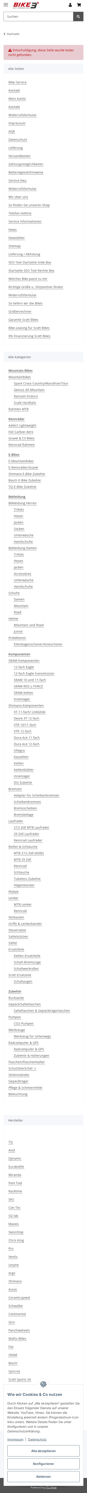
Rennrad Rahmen (21, 445)
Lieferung (15, 148)
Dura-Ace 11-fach (27, 737)
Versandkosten (19, 156)
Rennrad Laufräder (28, 840)
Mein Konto (17, 98)
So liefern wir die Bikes (25, 303)
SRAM (12, 1355)
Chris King (16, 1240)
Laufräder (15, 821)
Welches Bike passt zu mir (28, 279)
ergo (11, 1273)
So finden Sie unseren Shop (29, 205)
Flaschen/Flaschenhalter (26, 1062)
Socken (19, 529)
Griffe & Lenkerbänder (25, 924)
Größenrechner (19, 311)
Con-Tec (14, 1207)
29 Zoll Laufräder (26, 834)
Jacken (18, 522)
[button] (70, 4)
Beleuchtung (17, 1094)
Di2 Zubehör (23, 782)
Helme (13, 618)
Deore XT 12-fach (26, 718)
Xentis (13, 1256)
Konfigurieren (43, 1464)
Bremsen (15, 789)
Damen (19, 599)
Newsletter (16, 238)
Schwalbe (15, 1306)
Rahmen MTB (18, 409)
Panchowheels (19, 1330)
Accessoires (22, 573)
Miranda (14, 1175)
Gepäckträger (18, 1081)
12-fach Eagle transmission (34, 673)
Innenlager (22, 699)
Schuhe (14, 593)
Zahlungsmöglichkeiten (25, 164)
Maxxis (13, 1224)
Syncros (14, 1371)
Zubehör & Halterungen (31, 1055)
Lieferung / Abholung (24, 254)
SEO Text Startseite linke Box (29, 262)
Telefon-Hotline (19, 213)
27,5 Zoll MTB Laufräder (31, 827)
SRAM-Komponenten (23, 660)
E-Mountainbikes (21, 461)
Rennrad (20, 866)
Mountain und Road (29, 625)
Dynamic (14, 1158)
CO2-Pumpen (24, 1023)
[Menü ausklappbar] (6, 3)
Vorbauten (16, 917)
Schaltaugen (23, 981)
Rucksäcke (16, 998)
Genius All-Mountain (29, 390)
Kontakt (14, 90)
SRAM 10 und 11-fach (30, 680)
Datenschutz (37, 1439)
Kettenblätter (24, 770)
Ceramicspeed (19, 1297)
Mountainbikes (19, 377)
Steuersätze (17, 930)
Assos (12, 1289)
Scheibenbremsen (27, 802)
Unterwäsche (23, 535)
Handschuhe (23, 541)
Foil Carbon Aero (20, 432)
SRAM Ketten (23, 693)
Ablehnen (43, 1476)
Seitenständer (18, 1075)
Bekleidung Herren (22, 503)
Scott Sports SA (19, 1379)
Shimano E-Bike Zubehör (26, 474)
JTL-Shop (51, 1487)
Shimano (15, 1281)
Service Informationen (24, 221)
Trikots (19, 509)
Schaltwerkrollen (26, 968)
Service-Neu (17, 180)
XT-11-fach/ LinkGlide (30, 712)
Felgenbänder (24, 885)
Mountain (21, 606)
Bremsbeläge (23, 814)
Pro (10, 1248)
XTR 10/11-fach (25, 725)
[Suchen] (78, 16)
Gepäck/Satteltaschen (24, 1004)
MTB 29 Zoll (22, 859)
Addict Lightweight (22, 425)
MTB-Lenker (23, 904)
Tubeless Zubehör (27, 879)
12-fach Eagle (24, 667)
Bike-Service (17, 82)
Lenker (13, 898)
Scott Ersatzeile (19, 975)
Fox (10, 1347)
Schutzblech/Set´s (22, 1068)
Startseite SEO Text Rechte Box (31, 270)
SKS (11, 1199)
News (12, 229)
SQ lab (13, 1216)
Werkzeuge (16, 1030)
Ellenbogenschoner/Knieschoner (38, 644)
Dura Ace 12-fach (26, 744)
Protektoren (17, 638)
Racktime (15, 1191)
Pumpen (14, 1017)
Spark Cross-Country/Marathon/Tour (41, 383)
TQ (10, 1142)
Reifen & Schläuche (22, 847)
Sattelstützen (18, 936)
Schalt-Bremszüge (27, 962)
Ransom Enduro (26, 396)
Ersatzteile (16, 949)
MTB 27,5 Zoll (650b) (29, 853)
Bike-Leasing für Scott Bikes (29, 328)
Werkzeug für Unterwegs (32, 1036)
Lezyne (13, 1265)
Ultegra (19, 750)
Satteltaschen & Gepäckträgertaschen (42, 1010)
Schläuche (21, 872)
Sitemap (14, 246)
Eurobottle (16, 1166)
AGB (11, 131)
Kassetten (21, 757)
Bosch (12, 1363)
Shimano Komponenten (26, 705)
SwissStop (15, 1232)
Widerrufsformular (22, 115)
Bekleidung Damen (22, 548)
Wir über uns (18, 197)
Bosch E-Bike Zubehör (24, 480)
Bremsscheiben (25, 808)
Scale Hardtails (25, 402)
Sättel (12, 943)
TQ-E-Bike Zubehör (22, 487)
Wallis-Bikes (17, 1338)
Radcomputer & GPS (23, 1043)
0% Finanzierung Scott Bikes (29, 336)
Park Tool (15, 1183)
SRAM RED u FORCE (28, 686)
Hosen (18, 516)
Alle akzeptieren (43, 1451)
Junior (18, 631)
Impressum (15, 1439)
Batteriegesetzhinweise (25, 172)
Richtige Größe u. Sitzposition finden (35, 287)
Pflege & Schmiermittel (25, 1087)
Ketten (19, 763)
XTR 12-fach (22, 731)
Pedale (13, 891)
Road (17, 612)
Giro (11, 1322)
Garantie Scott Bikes (23, 319)
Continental (17, 1314)
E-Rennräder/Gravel (23, 467)
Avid (11, 1150)
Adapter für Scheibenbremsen (36, 795)
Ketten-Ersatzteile (27, 956)
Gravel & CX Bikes (21, 438)
